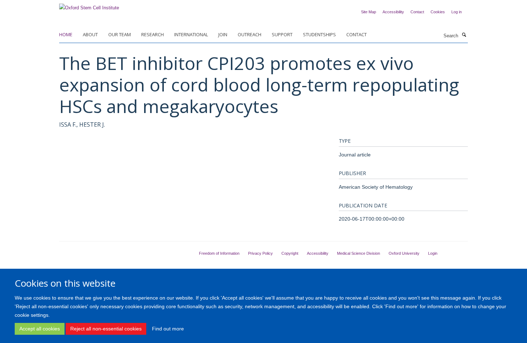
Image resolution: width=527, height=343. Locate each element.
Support (282, 34)
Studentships (319, 34)
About (90, 34)
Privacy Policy (260, 253)
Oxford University (404, 253)
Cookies (438, 12)
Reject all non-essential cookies (106, 329)
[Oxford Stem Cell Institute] (89, 5)
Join (222, 34)
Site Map (368, 12)
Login (432, 253)
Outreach (249, 34)
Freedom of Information (219, 253)
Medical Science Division (358, 253)
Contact (417, 12)
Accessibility (393, 12)
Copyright (289, 253)
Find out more (168, 329)
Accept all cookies (39, 329)
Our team (119, 34)
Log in (456, 12)
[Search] (464, 35)
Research (152, 34)
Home (65, 34)
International (191, 34)
